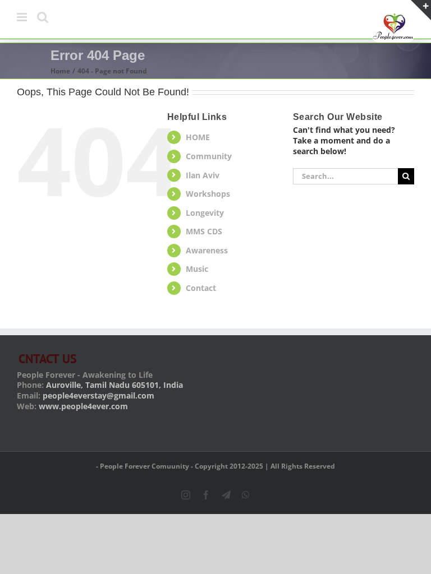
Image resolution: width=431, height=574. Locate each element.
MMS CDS (204, 231)
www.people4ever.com (83, 406)
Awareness (207, 250)
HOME (198, 137)
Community (209, 156)
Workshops (208, 193)
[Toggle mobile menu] (23, 17)
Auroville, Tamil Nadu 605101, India (114, 384)
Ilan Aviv (202, 175)
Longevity (205, 212)
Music (197, 268)
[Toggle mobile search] (42, 17)
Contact (201, 288)
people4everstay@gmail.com (98, 395)
